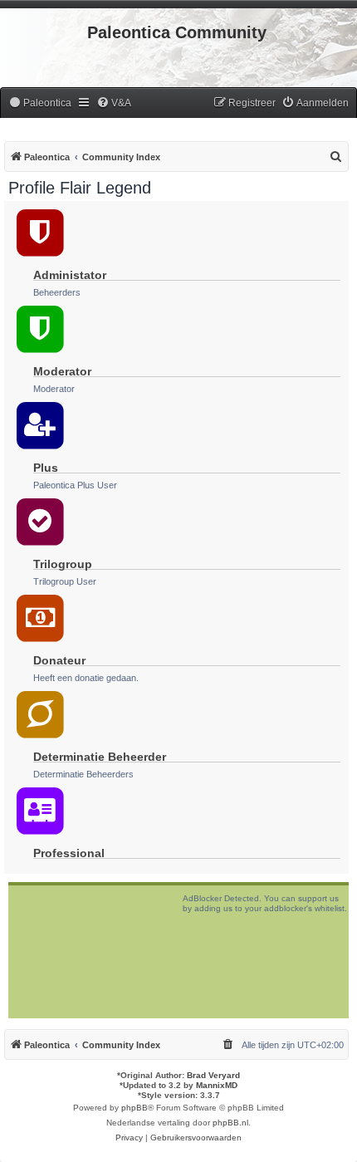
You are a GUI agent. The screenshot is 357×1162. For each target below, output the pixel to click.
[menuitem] (39, 103)
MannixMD (216, 1085)
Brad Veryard (213, 1075)
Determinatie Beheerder (99, 757)
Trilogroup (62, 564)
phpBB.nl (230, 1122)
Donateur (59, 660)
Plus (45, 468)
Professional (69, 853)
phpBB (134, 1107)
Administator (69, 275)
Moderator (62, 371)
